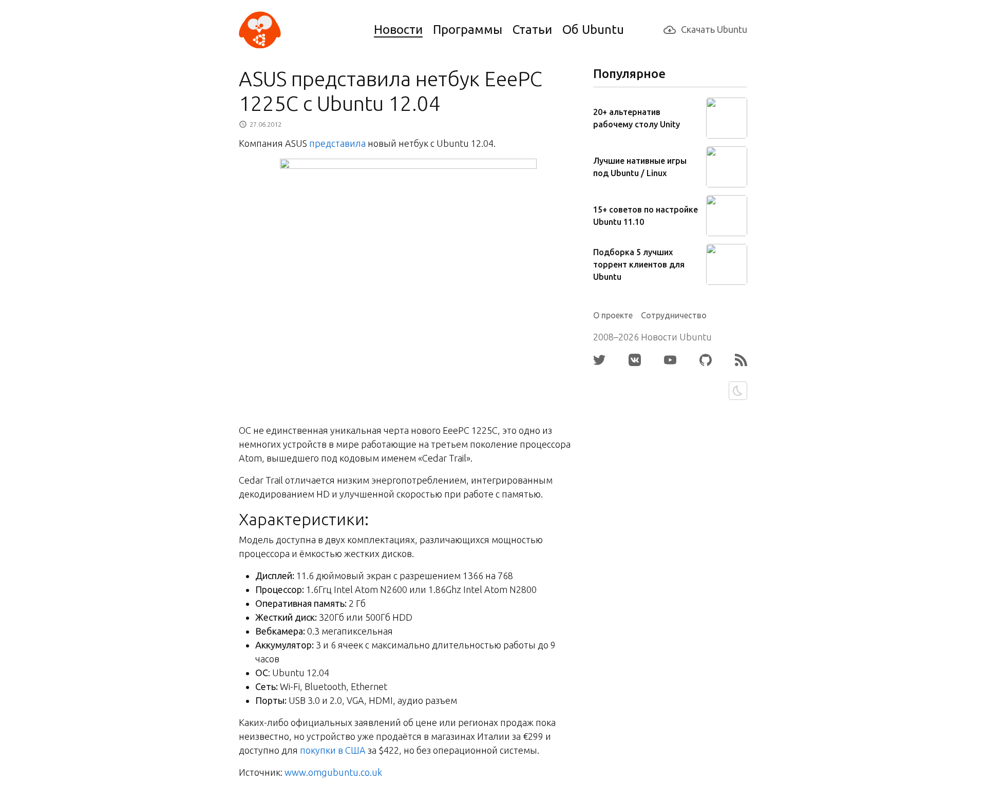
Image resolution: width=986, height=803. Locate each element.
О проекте (613, 315)
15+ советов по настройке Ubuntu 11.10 (645, 215)
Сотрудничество (674, 315)
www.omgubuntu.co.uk (333, 772)
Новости (398, 29)
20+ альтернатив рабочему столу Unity (636, 118)
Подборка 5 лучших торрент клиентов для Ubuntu (639, 264)
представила (337, 143)
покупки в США (333, 750)
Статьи (532, 29)
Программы (467, 29)
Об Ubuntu (593, 29)
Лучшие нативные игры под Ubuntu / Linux (640, 167)
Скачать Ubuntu (714, 29)
